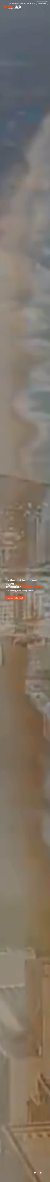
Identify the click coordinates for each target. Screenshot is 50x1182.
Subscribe (42, 3)
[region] (25, 591)
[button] (35, 1172)
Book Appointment (17, 3)
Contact (31, 3)
